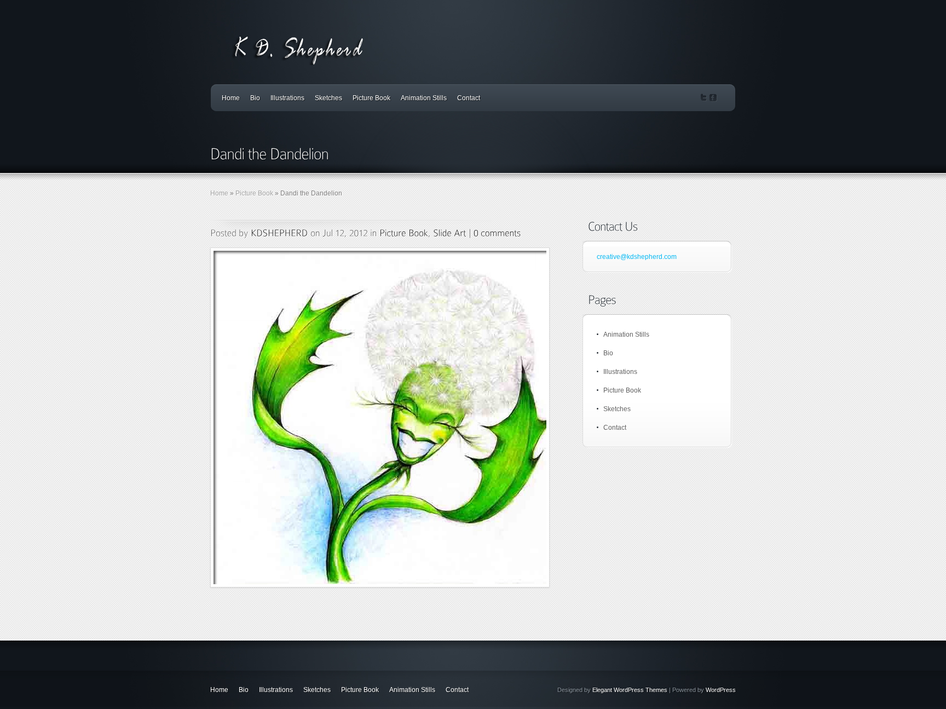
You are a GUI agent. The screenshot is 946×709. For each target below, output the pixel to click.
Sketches (328, 98)
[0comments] (497, 232)
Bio (255, 98)
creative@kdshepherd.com (637, 257)
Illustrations (287, 98)
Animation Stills (424, 98)
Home (231, 98)
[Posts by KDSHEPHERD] (279, 232)
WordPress (721, 690)
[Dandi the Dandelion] (380, 417)
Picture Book (371, 98)
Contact (468, 98)
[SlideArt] (449, 232)
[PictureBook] (403, 232)
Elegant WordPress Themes (629, 690)
